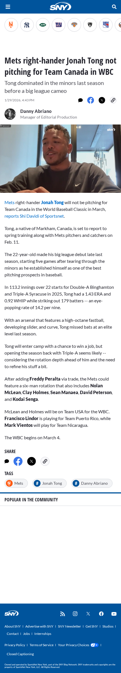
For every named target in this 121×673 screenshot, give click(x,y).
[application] (60, 158)
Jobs (26, 634)
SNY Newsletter (69, 626)
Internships (42, 634)
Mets (10, 202)
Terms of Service (41, 645)
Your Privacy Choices (73, 645)
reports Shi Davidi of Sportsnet (34, 215)
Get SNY (92, 626)
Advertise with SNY (39, 626)
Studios (107, 626)
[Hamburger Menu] (8, 6)
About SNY (13, 626)
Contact (13, 634)
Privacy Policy (15, 645)
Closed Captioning (20, 654)
